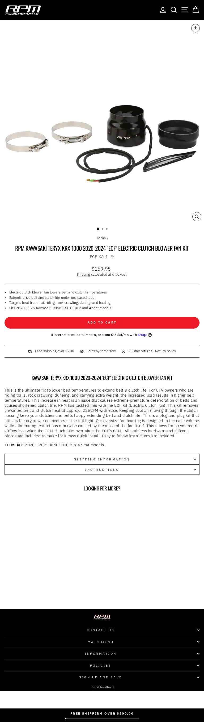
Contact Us (100, 630)
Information (101, 654)
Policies (100, 666)
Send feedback (103, 687)
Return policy (165, 351)
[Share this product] (195, 28)
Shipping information (102, 459)
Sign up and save (100, 677)
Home (101, 238)
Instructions (102, 470)
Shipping (83, 274)
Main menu (101, 642)
